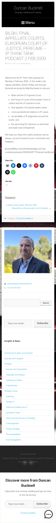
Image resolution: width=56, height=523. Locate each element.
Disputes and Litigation (13, 358)
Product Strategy (13, 429)
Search (46, 302)
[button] (48, 515)
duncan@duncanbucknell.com (19, 284)
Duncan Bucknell (28, 8)
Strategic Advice (11, 391)
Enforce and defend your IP (16, 407)
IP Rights (7, 364)
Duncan (28, 63)
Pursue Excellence (24, 218)
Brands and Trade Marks (16, 369)
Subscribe (42, 323)
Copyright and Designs (15, 375)
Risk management (13, 440)
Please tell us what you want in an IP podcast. (30, 208)
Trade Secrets (11, 385)
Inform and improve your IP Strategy (20, 418)
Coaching (10, 396)
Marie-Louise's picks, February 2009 (22, 205)
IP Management (12, 423)
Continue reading (28, 513)
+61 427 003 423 (13, 288)
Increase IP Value (13, 413)
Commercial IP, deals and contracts (18, 353)
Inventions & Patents (14, 380)
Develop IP (10, 402)
